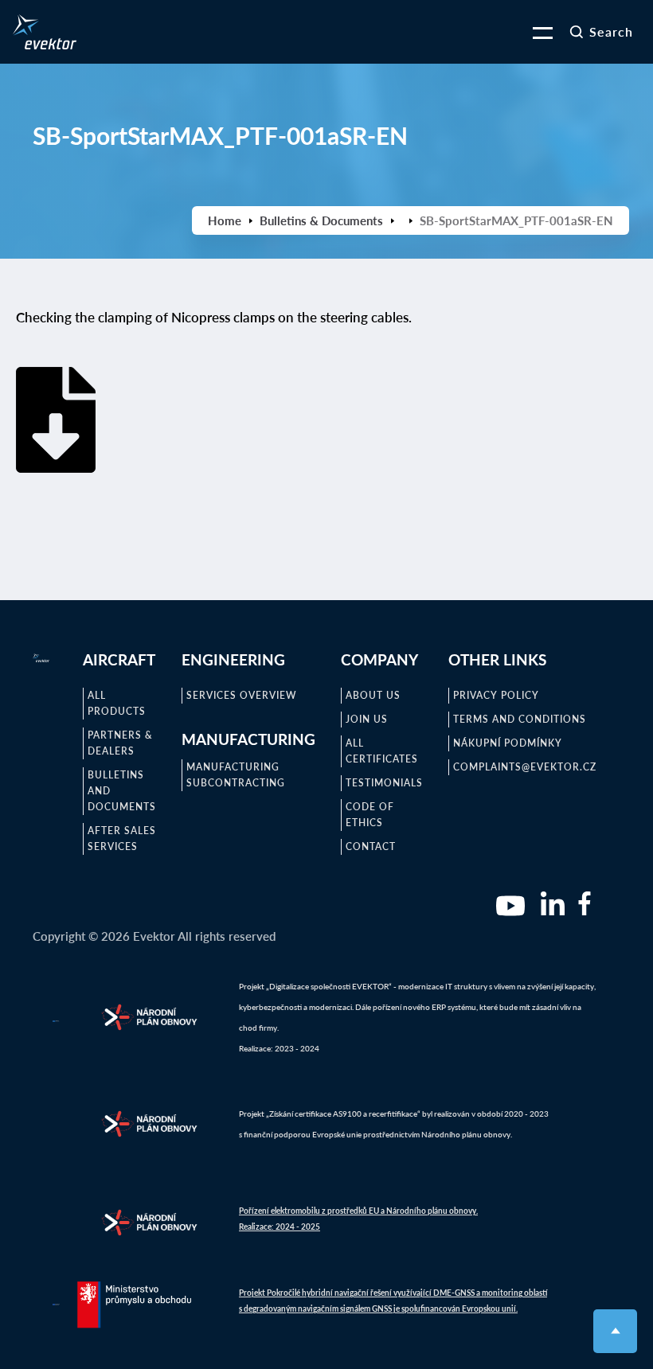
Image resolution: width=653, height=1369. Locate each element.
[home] (44, 31)
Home (224, 220)
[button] (533, 32)
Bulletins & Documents (321, 220)
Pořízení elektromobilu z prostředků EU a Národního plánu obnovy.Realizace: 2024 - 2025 (358, 1218)
